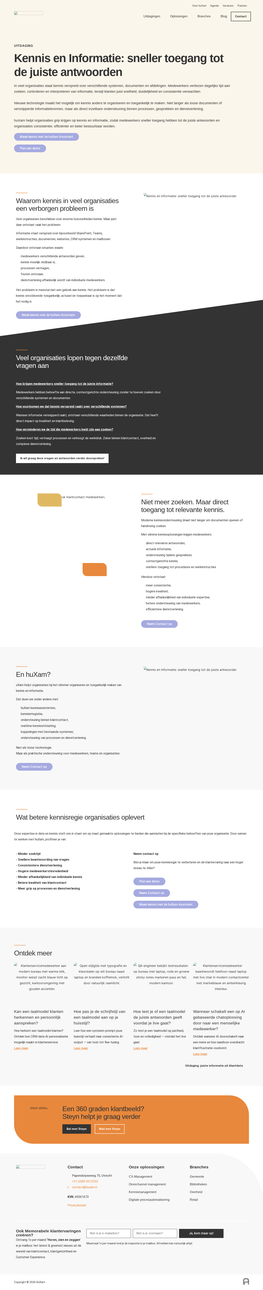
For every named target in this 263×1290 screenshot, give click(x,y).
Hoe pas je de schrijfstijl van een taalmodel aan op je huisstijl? (100, 1017)
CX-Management (140, 1176)
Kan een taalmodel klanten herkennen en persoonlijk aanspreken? (38, 1017)
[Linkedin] (242, 1231)
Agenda (214, 5)
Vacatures (228, 5)
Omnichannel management (147, 1184)
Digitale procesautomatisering (149, 1199)
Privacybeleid (77, 1205)
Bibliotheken (198, 1184)
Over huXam (199, 5)
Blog (224, 16)
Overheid (196, 1192)
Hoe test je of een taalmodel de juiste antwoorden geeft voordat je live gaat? (159, 1017)
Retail (194, 1199)
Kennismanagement (142, 1192)
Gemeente (197, 1176)
